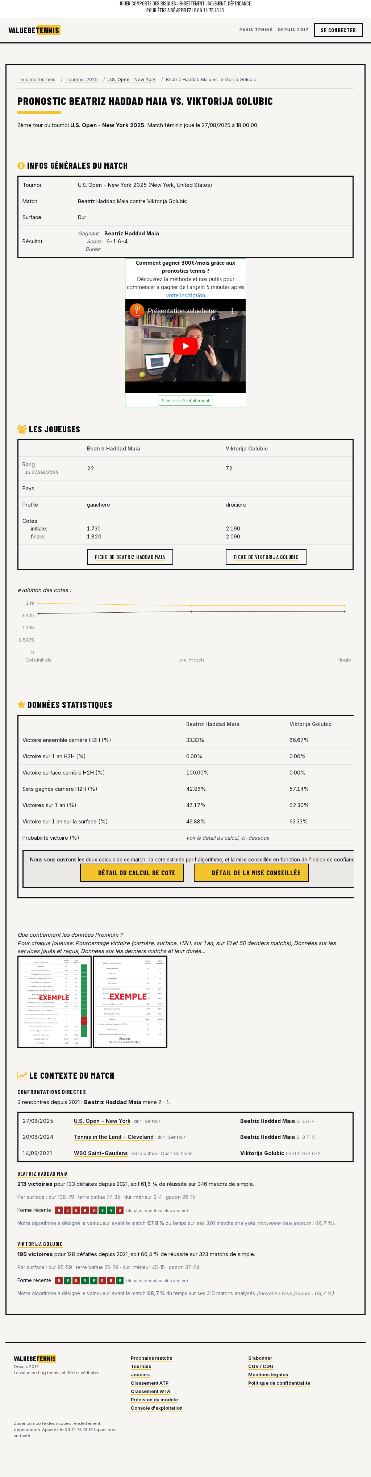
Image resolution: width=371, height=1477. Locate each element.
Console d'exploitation (157, 1408)
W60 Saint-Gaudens (101, 1153)
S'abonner (260, 1358)
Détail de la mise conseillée (255, 872)
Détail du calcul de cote (136, 872)
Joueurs (140, 1374)
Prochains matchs (151, 1358)
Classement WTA (150, 1391)
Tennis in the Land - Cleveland (114, 1137)
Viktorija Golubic (40, 1243)
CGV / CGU (261, 1366)
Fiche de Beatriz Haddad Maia (130, 557)
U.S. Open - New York (102, 1121)
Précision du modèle (154, 1399)
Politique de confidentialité (279, 1383)
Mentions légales (268, 1374)
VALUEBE (33, 30)
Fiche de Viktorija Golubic (266, 557)
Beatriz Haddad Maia (42, 1173)
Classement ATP (149, 1383)
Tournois (141, 1366)
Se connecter (338, 30)
